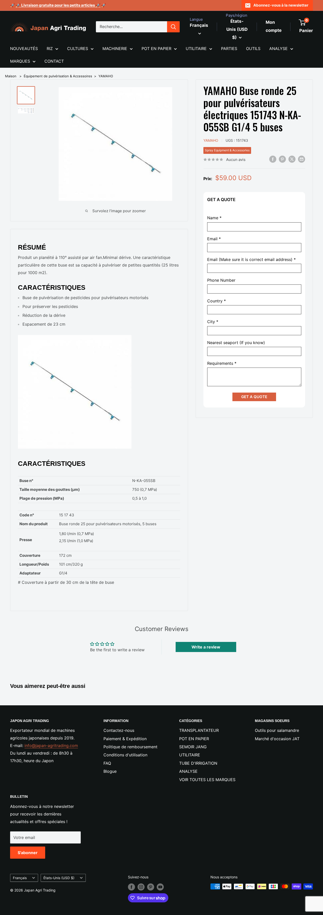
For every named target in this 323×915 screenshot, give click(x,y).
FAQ (107, 763)
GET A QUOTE (254, 396)
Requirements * (221, 363)
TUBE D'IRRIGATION (198, 763)
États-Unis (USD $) (58, 878)
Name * (214, 217)
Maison (10, 76)
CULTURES (77, 48)
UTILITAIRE (196, 48)
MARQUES (20, 61)
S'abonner (28, 852)
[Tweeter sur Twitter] (291, 159)
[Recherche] (173, 26)
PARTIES (229, 48)
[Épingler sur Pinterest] (282, 159)
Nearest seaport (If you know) (236, 342)
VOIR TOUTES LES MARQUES (207, 779)
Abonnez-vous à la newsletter (280, 5)
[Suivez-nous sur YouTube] (160, 886)
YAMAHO (105, 76)
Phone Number (221, 280)
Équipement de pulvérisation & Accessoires (58, 76)
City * (212, 321)
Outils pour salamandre (277, 730)
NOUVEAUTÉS (24, 48)
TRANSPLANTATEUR (199, 730)
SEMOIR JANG (193, 746)
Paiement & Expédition (125, 738)
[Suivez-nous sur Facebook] (131, 886)
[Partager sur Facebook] (272, 159)
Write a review (206, 646)
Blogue (110, 771)
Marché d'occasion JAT (277, 738)
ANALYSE (278, 48)
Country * (216, 301)
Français (20, 878)
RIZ (50, 48)
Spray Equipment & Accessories (227, 150)
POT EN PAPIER (156, 48)
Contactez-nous (118, 730)
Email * (214, 238)
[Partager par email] (301, 159)
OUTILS (253, 48)
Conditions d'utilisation (125, 754)
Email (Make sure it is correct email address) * (251, 259)
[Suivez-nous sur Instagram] (141, 886)
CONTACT (54, 61)
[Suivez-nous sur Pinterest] (150, 886)
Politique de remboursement (130, 746)
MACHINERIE (114, 48)
